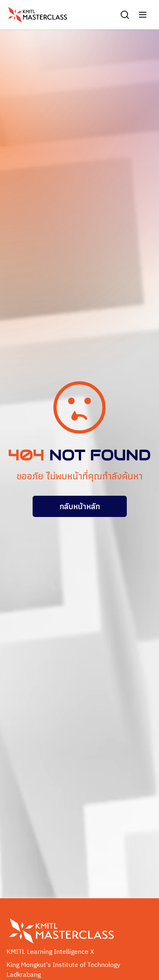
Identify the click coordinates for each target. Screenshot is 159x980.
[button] (142, 15)
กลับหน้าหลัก (80, 506)
